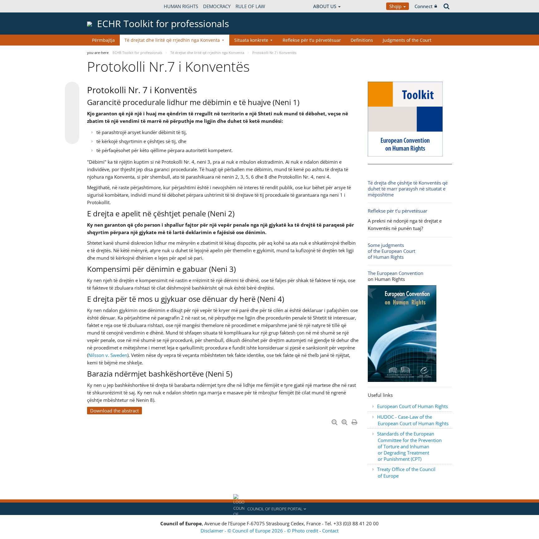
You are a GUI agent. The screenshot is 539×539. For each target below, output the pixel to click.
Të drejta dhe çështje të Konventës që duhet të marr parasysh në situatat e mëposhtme (408, 189)
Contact (330, 530)
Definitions (362, 40)
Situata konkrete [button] (251, 40)
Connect (424, 6)
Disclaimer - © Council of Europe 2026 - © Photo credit (260, 530)
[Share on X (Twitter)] (72, 101)
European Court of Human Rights (412, 406)
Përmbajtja (103, 40)
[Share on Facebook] (72, 113)
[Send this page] (72, 137)
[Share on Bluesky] (72, 89)
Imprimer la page (355, 420)
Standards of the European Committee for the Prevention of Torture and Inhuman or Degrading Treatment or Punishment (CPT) (409, 446)
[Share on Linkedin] (72, 125)
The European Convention (395, 273)
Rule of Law (250, 6)
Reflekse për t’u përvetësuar (312, 40)
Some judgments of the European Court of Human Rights (391, 251)
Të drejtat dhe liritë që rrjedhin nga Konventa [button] (172, 40)
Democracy (217, 6)
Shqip (396, 6)
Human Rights (181, 6)
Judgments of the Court (407, 40)
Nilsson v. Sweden (107, 355)
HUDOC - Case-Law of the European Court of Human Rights (413, 420)
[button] (269, 509)
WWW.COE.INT (102, 6)
